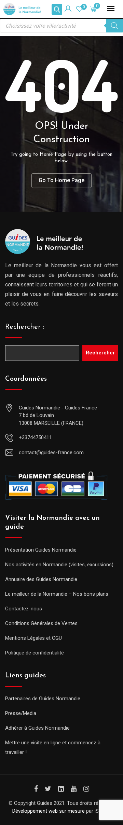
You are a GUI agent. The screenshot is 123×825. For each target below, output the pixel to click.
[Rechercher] (114, 25)
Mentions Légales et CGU (33, 638)
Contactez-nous (23, 609)
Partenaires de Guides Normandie (42, 698)
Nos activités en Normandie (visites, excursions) (59, 565)
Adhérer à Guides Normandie (37, 728)
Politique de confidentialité (34, 653)
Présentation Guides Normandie (41, 550)
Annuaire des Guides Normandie (41, 579)
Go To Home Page (61, 180)
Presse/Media (20, 713)
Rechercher (100, 353)
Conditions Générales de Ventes (41, 623)
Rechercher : (24, 327)
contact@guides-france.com (51, 452)
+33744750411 (35, 437)
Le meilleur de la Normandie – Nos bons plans (56, 594)
